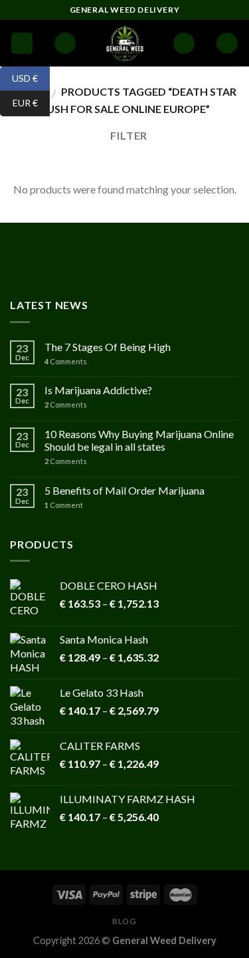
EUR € (19, 102)
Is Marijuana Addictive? (98, 390)
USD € (19, 77)
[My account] (184, 44)
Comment (63, 505)
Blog (124, 921)
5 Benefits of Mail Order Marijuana (124, 490)
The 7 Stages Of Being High (107, 346)
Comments (65, 361)
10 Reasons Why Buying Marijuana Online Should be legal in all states (139, 440)
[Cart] (227, 44)
